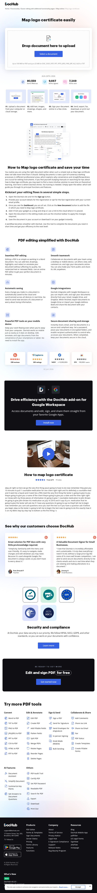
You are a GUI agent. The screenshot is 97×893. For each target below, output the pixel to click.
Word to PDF (13, 718)
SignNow (74, 841)
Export (33, 798)
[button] (48, 454)
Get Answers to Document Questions (14, 796)
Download (35, 803)
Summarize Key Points (15, 787)
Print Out (34, 809)
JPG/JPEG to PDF (14, 733)
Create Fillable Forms (81, 749)
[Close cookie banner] (90, 886)
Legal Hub (52, 838)
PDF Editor (30, 829)
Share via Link (81, 723)
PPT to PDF (12, 738)
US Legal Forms (77, 838)
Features (30, 847)
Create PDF (35, 723)
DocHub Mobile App (79, 832)
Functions (30, 851)
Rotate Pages (36, 748)
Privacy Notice (54, 835)
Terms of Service (55, 832)
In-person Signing (60, 736)
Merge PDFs (36, 743)
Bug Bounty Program (57, 851)
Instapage (75, 847)
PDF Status (79, 738)
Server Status (32, 838)
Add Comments (81, 718)
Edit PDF (34, 718)
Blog (72, 829)
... (63, 887)
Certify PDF (35, 778)
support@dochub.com (11, 831)
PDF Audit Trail (37, 773)
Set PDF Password (38, 783)
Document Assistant (12, 774)
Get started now (48, 681)
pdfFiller (74, 835)
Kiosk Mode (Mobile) (58, 742)
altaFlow (74, 844)
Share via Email (81, 728)
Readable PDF (36, 788)
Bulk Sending (58, 749)
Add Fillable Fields (38, 728)
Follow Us (10, 839)
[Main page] (11, 4)
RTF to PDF (12, 753)
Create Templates (82, 743)
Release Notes (54, 847)
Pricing (29, 841)
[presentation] (48, 48)
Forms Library (32, 844)
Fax (76, 733)
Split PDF (34, 738)
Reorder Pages (37, 753)
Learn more (48, 645)
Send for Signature (61, 723)
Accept (78, 887)
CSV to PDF (12, 743)
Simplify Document (16, 781)
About (51, 829)
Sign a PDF (57, 718)
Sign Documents (33, 835)
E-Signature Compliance (58, 841)
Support (51, 844)
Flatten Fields (36, 733)
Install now (48, 422)
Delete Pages (36, 758)
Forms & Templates (34, 832)
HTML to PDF (13, 748)
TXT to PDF (12, 723)
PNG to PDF (13, 728)
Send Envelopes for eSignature (61, 729)
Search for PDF (37, 793)
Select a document (48, 54)
